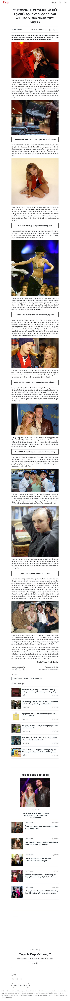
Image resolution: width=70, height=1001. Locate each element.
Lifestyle (26, 743)
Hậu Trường (16, 30)
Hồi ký (26, 678)
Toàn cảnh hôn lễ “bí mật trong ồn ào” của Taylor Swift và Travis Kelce (36, 816)
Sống (24, 695)
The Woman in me (36, 678)
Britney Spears (17, 678)
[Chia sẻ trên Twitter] (54, 30)
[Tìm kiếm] (60, 2)
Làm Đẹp (25, 719)
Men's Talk (26, 707)
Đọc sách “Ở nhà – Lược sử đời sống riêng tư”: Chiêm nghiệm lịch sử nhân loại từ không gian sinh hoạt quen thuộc (39, 752)
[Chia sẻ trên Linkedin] (57, 30)
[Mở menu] (65, 2)
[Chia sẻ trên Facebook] (46, 30)
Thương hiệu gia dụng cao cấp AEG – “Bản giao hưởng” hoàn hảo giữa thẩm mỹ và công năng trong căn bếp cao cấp (39, 692)
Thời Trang (26, 731)
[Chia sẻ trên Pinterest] (50, 30)
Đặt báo (54, 2)
